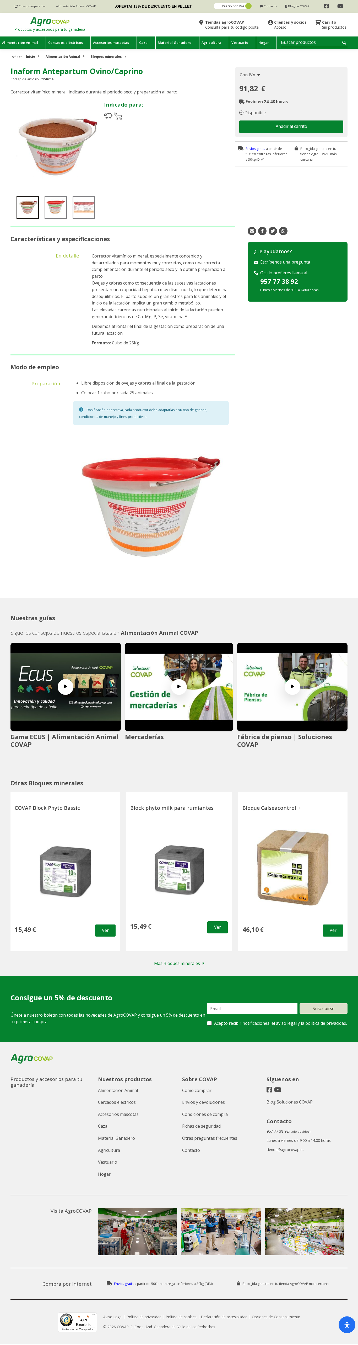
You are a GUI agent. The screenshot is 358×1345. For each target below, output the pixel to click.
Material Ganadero (116, 1138)
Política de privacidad (144, 1316)
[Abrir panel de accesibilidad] (347, 1324)
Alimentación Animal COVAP (159, 632)
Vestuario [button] (239, 42)
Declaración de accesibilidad (224, 1316)
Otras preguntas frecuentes (209, 1138)
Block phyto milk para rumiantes (172, 807)
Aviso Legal (112, 1316)
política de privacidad (325, 1023)
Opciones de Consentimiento (276, 1316)
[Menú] (94, 1315)
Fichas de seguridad (201, 1126)
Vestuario (107, 1162)
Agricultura (109, 1150)
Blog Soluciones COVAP (290, 1102)
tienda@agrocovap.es (285, 1149)
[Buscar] (345, 42)
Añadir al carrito (291, 126)
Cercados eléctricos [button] (65, 42)
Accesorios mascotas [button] (111, 42)
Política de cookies (181, 1316)
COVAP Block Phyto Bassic (47, 807)
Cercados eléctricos (117, 1102)
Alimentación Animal (63, 56)
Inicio (30, 56)
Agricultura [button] (211, 42)
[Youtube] (340, 6)
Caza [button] (143, 42)
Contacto (191, 1150)
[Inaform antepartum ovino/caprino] (56, 147)
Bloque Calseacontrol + (271, 807)
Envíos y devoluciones (203, 1102)
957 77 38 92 (279, 281)
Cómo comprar (196, 1090)
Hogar (104, 1174)
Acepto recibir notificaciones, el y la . (280, 1023)
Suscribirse (323, 1008)
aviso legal (286, 1023)
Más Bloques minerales (177, 963)
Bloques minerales (106, 56)
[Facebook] (326, 6)
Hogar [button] (263, 42)
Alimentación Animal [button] (20, 42)
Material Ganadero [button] (174, 42)
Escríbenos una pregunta (285, 262)
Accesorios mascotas (118, 1114)
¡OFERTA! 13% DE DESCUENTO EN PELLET (153, 6)
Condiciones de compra (205, 1114)
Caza (102, 1126)
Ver (105, 930)
